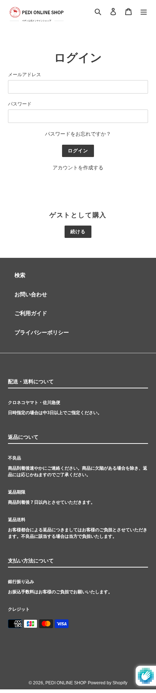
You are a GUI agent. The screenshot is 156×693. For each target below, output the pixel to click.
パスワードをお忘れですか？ (78, 134)
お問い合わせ (31, 294)
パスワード (20, 104)
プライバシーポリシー (42, 332)
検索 (20, 275)
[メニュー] (143, 11)
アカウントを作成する (78, 167)
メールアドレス (24, 74)
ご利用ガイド (31, 313)
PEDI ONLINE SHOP (65, 682)
